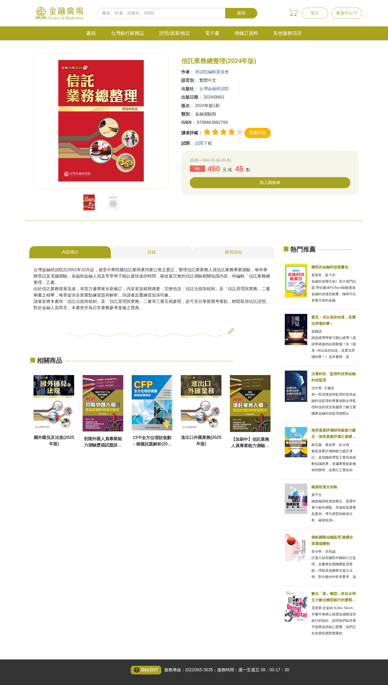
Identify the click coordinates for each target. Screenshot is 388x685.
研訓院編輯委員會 (212, 72)
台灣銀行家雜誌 (127, 33)
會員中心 (344, 13)
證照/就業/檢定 (174, 33)
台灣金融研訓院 (214, 88)
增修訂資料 (246, 33)
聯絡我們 (149, 670)
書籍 (91, 33)
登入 (315, 13)
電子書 (212, 33)
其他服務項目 (287, 33)
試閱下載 (203, 143)
